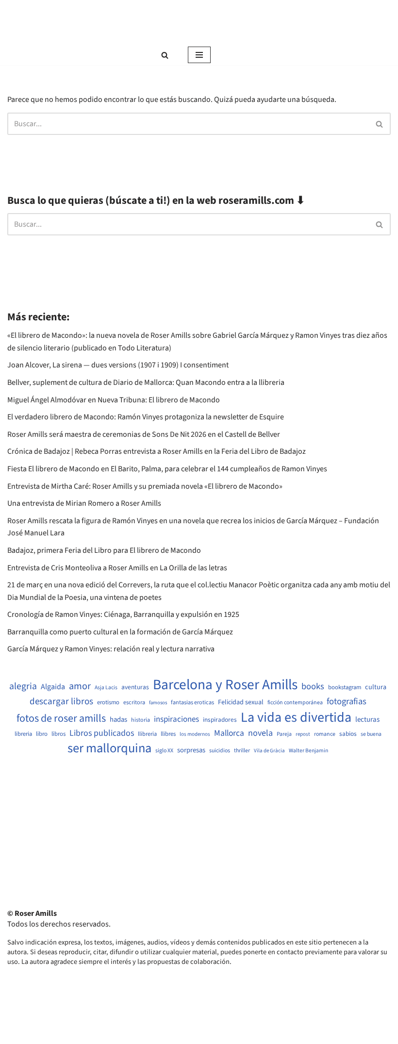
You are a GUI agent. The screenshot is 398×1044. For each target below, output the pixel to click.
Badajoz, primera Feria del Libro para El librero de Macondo (104, 550)
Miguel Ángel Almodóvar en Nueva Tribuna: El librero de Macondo (113, 400)
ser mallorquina (109, 749)
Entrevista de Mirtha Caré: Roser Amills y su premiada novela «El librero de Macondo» (144, 486)
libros (58, 734)
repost (303, 734)
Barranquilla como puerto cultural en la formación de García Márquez (120, 632)
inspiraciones (176, 719)
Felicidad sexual (241, 702)
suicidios (219, 751)
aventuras (135, 687)
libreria (23, 734)
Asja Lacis (106, 688)
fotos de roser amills (61, 719)
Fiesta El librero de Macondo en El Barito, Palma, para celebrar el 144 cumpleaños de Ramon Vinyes (167, 469)
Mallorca (229, 733)
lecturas (367, 720)
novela (260, 733)
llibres (168, 734)
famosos (158, 702)
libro (42, 734)
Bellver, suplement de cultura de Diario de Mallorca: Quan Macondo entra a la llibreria (145, 382)
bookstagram (344, 687)
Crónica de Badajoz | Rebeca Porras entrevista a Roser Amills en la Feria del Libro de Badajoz (156, 451)
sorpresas (191, 750)
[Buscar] (164, 55)
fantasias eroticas (192, 702)
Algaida (53, 686)
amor (80, 686)
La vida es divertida (296, 717)
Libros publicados (101, 733)
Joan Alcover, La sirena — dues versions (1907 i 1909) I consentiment (118, 365)
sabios (348, 733)
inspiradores (220, 719)
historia (140, 720)
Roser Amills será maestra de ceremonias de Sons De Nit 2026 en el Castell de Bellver (143, 434)
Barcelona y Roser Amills (225, 685)
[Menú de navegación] (199, 55)
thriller (242, 751)
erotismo (108, 702)
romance (324, 734)
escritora (134, 702)
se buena (371, 734)
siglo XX (164, 751)
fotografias (346, 701)
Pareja (284, 734)
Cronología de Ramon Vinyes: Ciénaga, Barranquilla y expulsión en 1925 (123, 614)
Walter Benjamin (308, 751)
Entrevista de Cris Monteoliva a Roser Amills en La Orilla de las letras (117, 568)
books (312, 686)
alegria (23, 686)
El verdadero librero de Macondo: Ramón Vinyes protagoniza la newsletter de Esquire (145, 417)
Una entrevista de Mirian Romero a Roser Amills (84, 503)
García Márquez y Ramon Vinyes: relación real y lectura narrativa (111, 649)
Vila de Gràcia (269, 750)
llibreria (147, 734)
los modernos (195, 734)
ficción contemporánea (295, 703)
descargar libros (61, 701)
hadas (118, 720)
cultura (375, 687)
